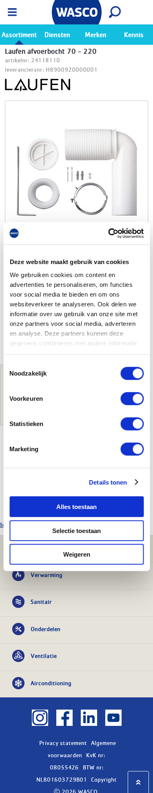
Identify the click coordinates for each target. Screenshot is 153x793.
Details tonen (108, 481)
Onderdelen (45, 628)
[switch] (132, 398)
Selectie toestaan (76, 530)
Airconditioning (51, 682)
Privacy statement (63, 742)
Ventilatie (44, 655)
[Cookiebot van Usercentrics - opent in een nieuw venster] (109, 233)
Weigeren (76, 554)
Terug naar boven (138, 782)
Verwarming (46, 574)
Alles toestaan (76, 506)
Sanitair (41, 601)
